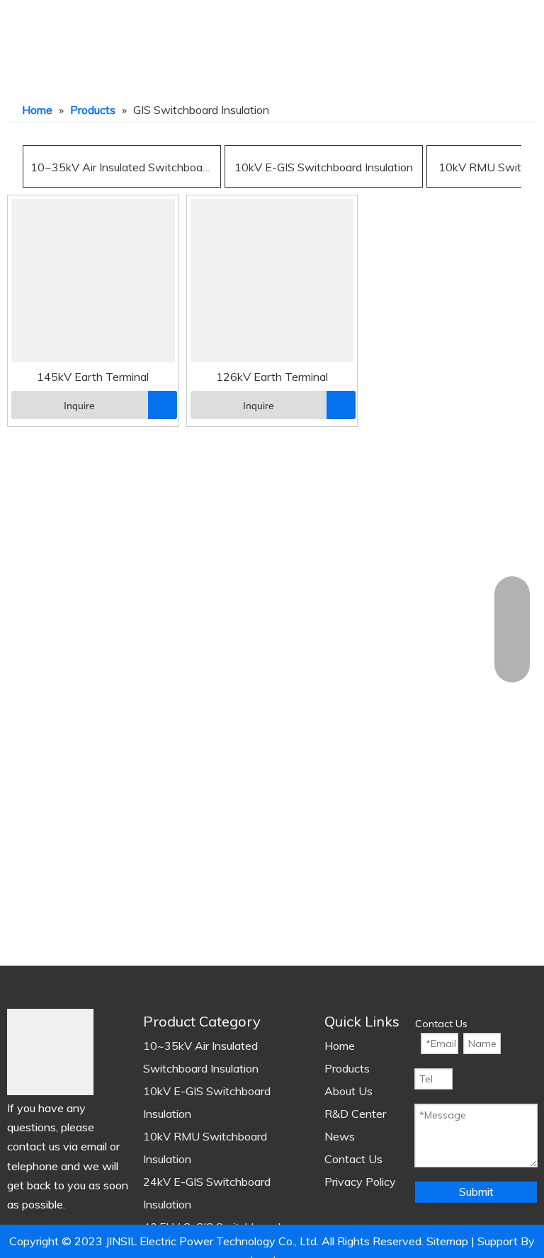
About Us (348, 1091)
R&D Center (355, 1114)
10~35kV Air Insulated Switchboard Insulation (121, 167)
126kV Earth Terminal (272, 377)
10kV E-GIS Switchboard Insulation (323, 167)
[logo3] (50, 1052)
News (339, 1136)
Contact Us (353, 1159)
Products (347, 1068)
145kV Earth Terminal (93, 377)
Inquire (79, 405)
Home (339, 1046)
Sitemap (447, 1241)
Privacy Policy (360, 1181)
